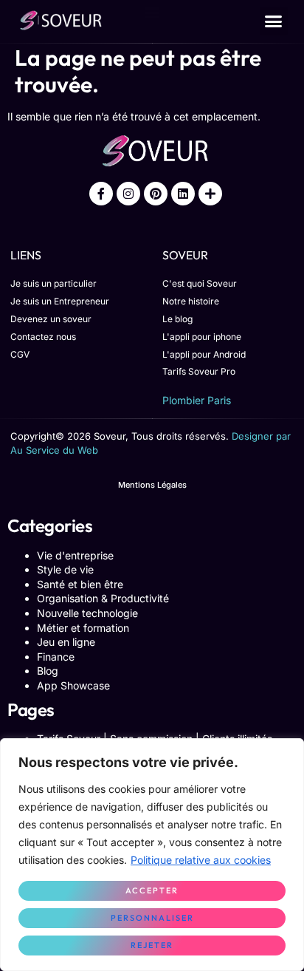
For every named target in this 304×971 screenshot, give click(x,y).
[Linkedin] (183, 193)
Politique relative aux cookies (201, 860)
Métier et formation (83, 627)
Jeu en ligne (66, 642)
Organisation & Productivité (103, 598)
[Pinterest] (155, 193)
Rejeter (152, 945)
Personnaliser (152, 918)
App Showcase (73, 685)
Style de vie (65, 569)
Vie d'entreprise (75, 555)
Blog (47, 670)
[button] (274, 21)
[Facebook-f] (101, 193)
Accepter (152, 890)
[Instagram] (128, 193)
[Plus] (210, 193)
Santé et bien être (80, 584)
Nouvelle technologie (87, 613)
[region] (152, 854)
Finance (56, 656)
